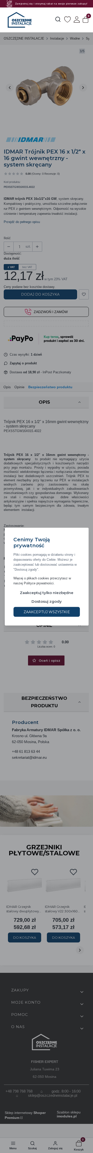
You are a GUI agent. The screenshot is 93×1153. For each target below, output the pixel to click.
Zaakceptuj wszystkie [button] (46, 611)
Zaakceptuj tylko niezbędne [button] (46, 592)
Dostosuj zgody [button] (46, 601)
